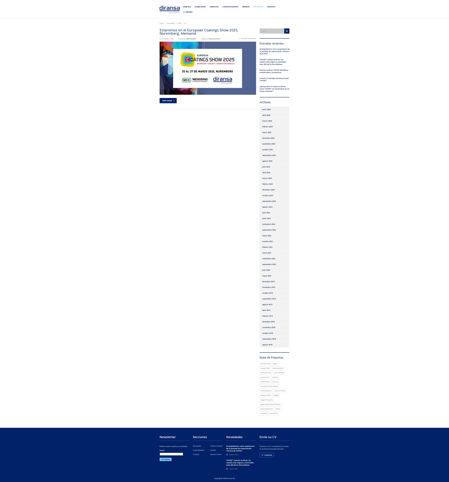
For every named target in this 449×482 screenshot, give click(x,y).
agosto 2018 (267, 344)
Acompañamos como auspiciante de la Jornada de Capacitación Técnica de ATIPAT (274, 51)
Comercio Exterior (230, 6)
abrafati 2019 (265, 364)
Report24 (264, 413)
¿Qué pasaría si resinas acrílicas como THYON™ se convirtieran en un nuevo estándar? (274, 88)
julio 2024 (266, 213)
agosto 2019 (267, 304)
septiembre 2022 (269, 230)
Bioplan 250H (265, 368)
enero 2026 (266, 132)
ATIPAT (275, 364)
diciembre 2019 (268, 281)
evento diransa (266, 391)
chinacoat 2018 (278, 368)
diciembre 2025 (268, 138)
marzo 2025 (267, 178)
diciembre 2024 (268, 190)
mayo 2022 (266, 236)
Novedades (258, 6)
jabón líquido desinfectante (270, 404)
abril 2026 (266, 115)
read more (167, 101)
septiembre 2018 (269, 339)
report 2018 (274, 413)
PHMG (278, 409)
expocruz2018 (266, 395)
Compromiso (200, 6)
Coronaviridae (279, 373)
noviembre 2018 (268, 327)
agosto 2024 (267, 207)
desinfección (265, 382)
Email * (162, 450)
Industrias (214, 6)
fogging (276, 395)
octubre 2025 (267, 149)
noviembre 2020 (268, 258)
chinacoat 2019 (266, 373)
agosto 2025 (267, 161)
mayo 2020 (266, 276)
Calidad (213, 450)
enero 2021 (266, 253)
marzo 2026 (267, 121)
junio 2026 (266, 109)
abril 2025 (266, 172)
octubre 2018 (267, 333)
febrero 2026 (267, 127)
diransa (275, 382)
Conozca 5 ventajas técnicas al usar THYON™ (274, 79)
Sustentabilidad (198, 450)
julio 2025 (266, 167)
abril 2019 (266, 310)
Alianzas (245, 6)
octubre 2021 (267, 241)
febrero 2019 (267, 316)
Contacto (271, 6)
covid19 (274, 377)
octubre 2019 (267, 293)
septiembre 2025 (269, 155)
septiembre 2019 (269, 299)
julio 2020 (266, 270)
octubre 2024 (267, 195)
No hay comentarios (249, 38)
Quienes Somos (216, 454)
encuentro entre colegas (269, 386)
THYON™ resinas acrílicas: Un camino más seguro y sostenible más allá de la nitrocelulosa (273, 61)
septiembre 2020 (269, 264)
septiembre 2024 (269, 201)
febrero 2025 (267, 184)
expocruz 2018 (279, 391)
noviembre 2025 (268, 144)
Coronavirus (265, 377)
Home (162, 23)
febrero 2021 (267, 247)
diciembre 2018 (268, 322)
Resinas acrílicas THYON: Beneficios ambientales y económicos (274, 71)
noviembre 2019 (268, 287)
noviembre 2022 (268, 224)
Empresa (187, 6)
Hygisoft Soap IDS (267, 400)
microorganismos (267, 409)
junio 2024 (266, 218)
